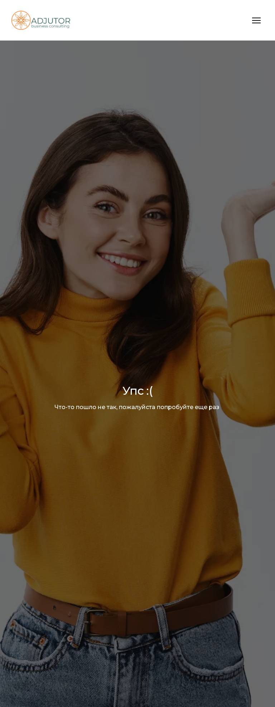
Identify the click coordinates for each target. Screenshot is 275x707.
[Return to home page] (40, 20)
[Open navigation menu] (256, 20)
